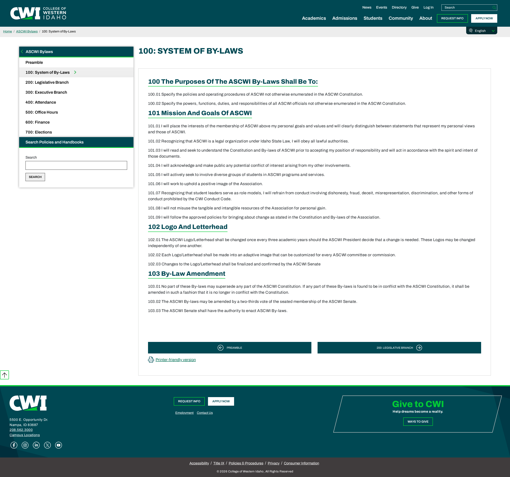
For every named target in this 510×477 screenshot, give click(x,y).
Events (381, 7)
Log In (429, 7)
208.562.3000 (21, 430)
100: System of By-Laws (48, 72)
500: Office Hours (42, 112)
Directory (399, 7)
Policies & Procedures (246, 463)
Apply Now (484, 18)
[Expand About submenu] (425, 23)
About (425, 18)
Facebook (14, 445)
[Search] (494, 7)
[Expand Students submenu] (373, 23)
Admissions (344, 18)
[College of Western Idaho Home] (38, 13)
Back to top (4, 374)
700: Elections (39, 132)
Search (31, 157)
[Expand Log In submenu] (428, 11)
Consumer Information (301, 463)
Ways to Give (418, 421)
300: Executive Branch (47, 92)
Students (373, 18)
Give (415, 7)
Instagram (25, 445)
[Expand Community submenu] (400, 23)
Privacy (274, 463)
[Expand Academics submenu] (314, 23)
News (366, 7)
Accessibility (199, 463)
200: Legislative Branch (48, 82)
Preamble (35, 62)
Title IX (218, 463)
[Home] (28, 403)
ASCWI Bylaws (27, 31)
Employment (184, 412)
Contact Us (205, 412)
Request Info (452, 18)
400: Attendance (41, 102)
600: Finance (38, 122)
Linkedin (36, 445)
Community (401, 18)
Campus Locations (25, 435)
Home (7, 31)
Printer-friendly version (176, 359)
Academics (314, 18)
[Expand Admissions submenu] (344, 23)
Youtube (58, 445)
